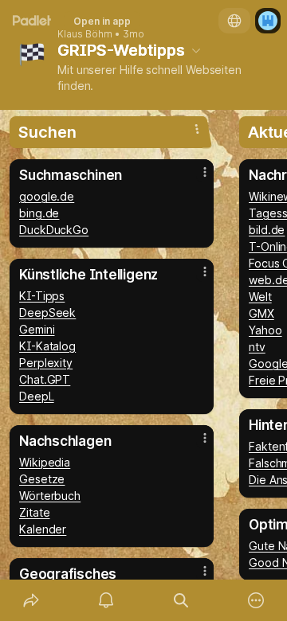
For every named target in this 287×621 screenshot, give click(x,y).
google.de (46, 196)
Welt (260, 296)
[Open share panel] (31, 600)
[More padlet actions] (256, 600)
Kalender (42, 529)
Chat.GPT (44, 379)
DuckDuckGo (53, 229)
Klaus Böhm (84, 34)
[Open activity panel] (106, 600)
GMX (261, 313)
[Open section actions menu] (197, 129)
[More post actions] (194, 178)
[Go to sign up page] (268, 20)
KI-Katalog (47, 346)
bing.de (39, 213)
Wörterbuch (50, 495)
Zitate (34, 512)
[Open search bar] (181, 600)
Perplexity (46, 362)
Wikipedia (44, 462)
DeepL (36, 396)
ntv (257, 346)
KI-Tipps (42, 296)
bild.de (267, 229)
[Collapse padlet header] (196, 50)
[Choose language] (234, 20)
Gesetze (42, 479)
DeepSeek (47, 312)
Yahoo (265, 330)
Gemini (37, 329)
